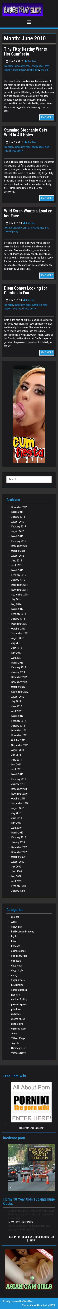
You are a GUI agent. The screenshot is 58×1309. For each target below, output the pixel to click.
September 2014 (20, 594)
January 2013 (18, 672)
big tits (8, 227)
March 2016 (17, 536)
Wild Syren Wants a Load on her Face (28, 213)
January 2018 (18, 516)
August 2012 (17, 696)
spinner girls (33, 69)
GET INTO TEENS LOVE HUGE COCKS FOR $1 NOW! (31, 1238)
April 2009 (16, 881)
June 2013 (16, 648)
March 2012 (17, 716)
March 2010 (17, 832)
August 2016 (17, 531)
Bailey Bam (16, 926)
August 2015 (17, 555)
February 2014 (18, 614)
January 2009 (18, 890)
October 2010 (18, 798)
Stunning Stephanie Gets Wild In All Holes (25, 132)
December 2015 (19, 545)
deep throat (17, 965)
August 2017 (17, 521)
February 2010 (18, 837)
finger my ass (18, 980)
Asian (14, 921)
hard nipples (17, 985)
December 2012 (19, 677)
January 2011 (18, 784)
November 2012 (19, 682)
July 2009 (16, 866)
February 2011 (18, 779)
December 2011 (19, 730)
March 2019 (17, 511)
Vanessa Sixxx (18, 1053)
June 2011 (16, 759)
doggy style (38, 66)
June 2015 (16, 560)
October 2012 (18, 686)
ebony (14, 975)
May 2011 (16, 764)
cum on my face (23, 66)
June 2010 (16, 818)
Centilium (36, 1305)
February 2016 (18, 541)
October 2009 (18, 856)
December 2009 (19, 847)
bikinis (14, 941)
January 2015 (18, 579)
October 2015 (18, 550)
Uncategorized (18, 1048)
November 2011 (19, 735)
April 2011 (16, 769)
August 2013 (17, 638)
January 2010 (18, 842)
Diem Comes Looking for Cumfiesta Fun (25, 291)
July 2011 (16, 754)
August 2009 (17, 861)
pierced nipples (19, 1004)
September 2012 (20, 691)
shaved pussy (19, 69)
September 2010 (20, 803)
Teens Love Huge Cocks (20, 1222)
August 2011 (17, 750)
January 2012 (18, 725)
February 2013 (18, 667)
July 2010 (16, 813)
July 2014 (16, 599)
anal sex (15, 916)
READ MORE (46, 117)
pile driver (16, 1009)
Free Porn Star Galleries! (31, 1127)
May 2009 (16, 876)
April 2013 (16, 657)
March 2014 (17, 609)
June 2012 (16, 706)
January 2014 (18, 618)
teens (14, 1033)
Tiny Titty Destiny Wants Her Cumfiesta (25, 52)
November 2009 (19, 852)
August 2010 (17, 808)
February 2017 (18, 526)
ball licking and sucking (22, 931)
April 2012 (16, 711)
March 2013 (17, 662)
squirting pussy (18, 1028)
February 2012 (18, 720)
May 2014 (16, 604)
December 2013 (19, 623)
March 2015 (17, 570)
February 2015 (18, 575)
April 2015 (16, 565)
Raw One (31, 61)
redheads (16, 1014)
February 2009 (18, 886)
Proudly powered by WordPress (18, 1301)
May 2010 (16, 822)
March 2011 (17, 774)
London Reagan (19, 989)
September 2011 (20, 745)
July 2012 (16, 701)
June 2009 (16, 871)
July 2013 (16, 643)
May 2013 (16, 652)
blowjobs (9, 66)
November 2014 (19, 589)
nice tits (44, 227)
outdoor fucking (19, 999)
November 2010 (19, 793)
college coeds (18, 950)
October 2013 (18, 628)
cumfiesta (37, 304)
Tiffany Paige (18, 1038)
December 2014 (19, 584)
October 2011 (18, 740)
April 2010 (16, 827)
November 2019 (19, 507)
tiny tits (44, 69)
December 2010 (19, 789)
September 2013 (20, 633)
